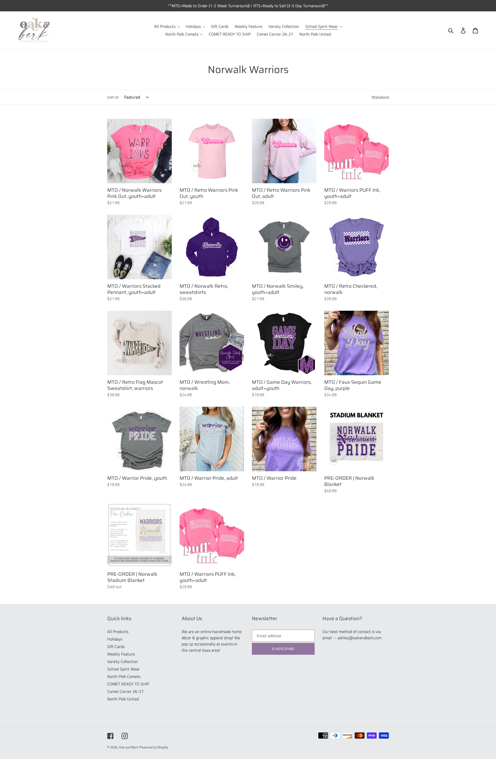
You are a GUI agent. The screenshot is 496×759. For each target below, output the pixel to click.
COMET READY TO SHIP (128, 684)
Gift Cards (116, 646)
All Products (117, 631)
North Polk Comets (123, 676)
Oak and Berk (128, 747)
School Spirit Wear (123, 669)
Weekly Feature (121, 654)
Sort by (113, 97)
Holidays (114, 639)
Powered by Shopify (153, 747)
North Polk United (123, 699)
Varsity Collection (122, 661)
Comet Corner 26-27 (125, 691)
